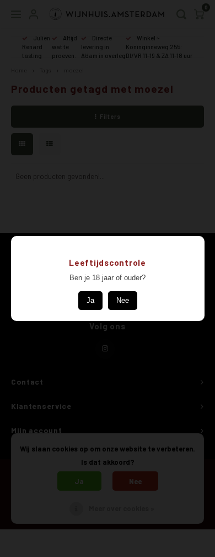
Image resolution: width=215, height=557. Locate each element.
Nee (122, 300)
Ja (90, 300)
